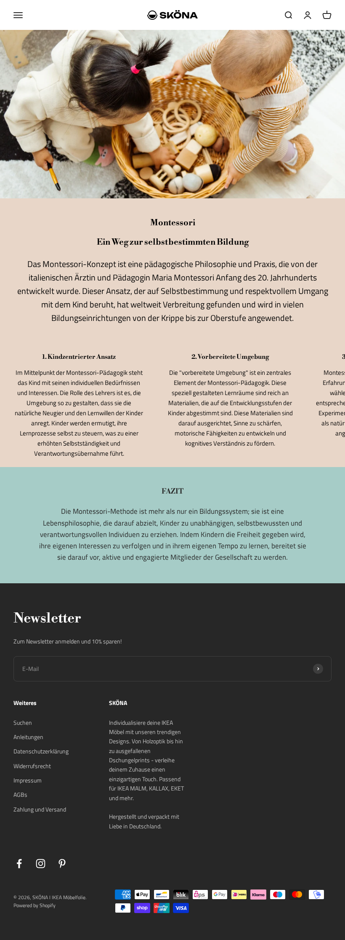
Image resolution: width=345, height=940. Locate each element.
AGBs (20, 794)
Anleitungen (28, 736)
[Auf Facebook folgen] (19, 863)
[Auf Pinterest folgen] (62, 863)
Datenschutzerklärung (41, 751)
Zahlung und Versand (39, 809)
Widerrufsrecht (32, 765)
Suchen (22, 722)
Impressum (27, 780)
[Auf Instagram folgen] (40, 863)
